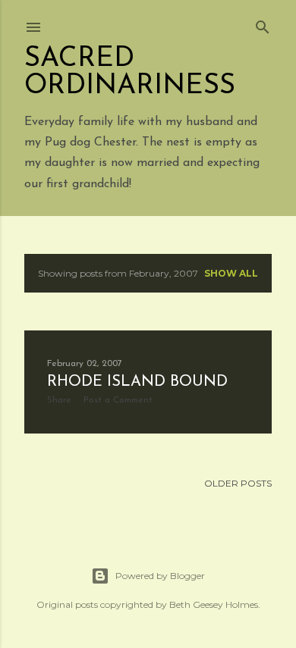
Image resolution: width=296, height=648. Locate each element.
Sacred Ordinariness (129, 72)
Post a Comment (118, 400)
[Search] (262, 24)
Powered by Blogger (160, 575)
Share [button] (59, 400)
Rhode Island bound (137, 382)
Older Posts (238, 483)
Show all (231, 273)
